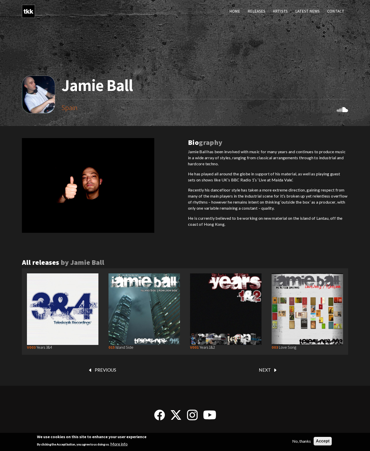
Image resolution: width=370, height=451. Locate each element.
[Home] (28, 11)
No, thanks (301, 441)
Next (265, 370)
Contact (335, 11)
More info (119, 443)
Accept (322, 441)
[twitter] (176, 417)
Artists (280, 11)
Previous (105, 370)
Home (234, 11)
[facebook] (159, 417)
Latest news (307, 11)
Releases (256, 11)
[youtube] (209, 417)
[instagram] (192, 417)
